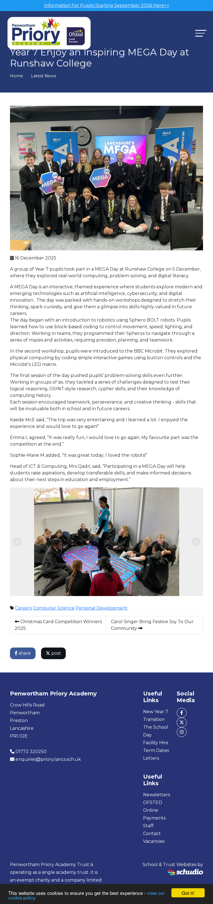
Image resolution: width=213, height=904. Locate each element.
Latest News (43, 75)
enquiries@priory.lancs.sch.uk (48, 759)
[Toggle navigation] (201, 33)
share (24, 653)
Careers (23, 608)
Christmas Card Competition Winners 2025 (58, 625)
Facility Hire (155, 742)
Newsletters (156, 794)
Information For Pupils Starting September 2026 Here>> (106, 5)
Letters (151, 758)
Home (16, 75)
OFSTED (152, 802)
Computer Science (54, 608)
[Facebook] (182, 713)
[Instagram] (182, 732)
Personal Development (102, 608)
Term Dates (156, 750)
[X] (182, 722)
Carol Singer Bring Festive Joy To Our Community (152, 625)
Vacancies (153, 841)
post (55, 653)
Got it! (188, 892)
